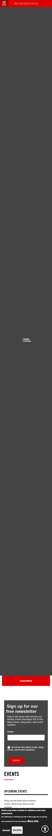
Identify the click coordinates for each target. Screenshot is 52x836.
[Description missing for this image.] (26, 3)
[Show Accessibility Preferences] (45, 829)
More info (33, 821)
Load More (26, 680)
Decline (17, 830)
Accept (6, 830)
